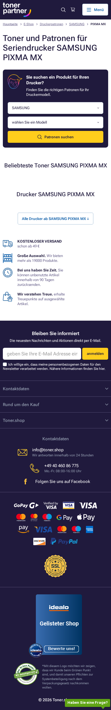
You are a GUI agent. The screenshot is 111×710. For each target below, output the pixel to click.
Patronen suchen (59, 137)
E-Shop (29, 24)
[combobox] (55, 108)
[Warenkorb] (73, 10)
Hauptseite (10, 24)
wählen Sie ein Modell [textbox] (29, 122)
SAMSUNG (77, 24)
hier (101, 369)
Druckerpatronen (51, 24)
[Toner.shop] (17, 10)
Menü (99, 10)
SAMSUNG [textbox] (21, 108)
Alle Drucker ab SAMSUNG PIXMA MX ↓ (55, 219)
